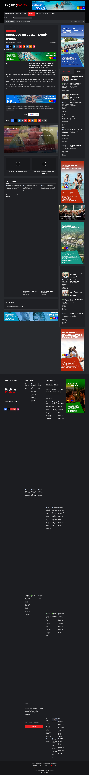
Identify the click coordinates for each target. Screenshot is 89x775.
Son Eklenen (66, 71)
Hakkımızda (37, 770)
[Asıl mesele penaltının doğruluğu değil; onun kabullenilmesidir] (48, 740)
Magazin (45, 13)
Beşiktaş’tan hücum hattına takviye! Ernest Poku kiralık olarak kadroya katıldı (76, 97)
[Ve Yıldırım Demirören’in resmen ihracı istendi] (40, 647)
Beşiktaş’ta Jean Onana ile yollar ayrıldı (47, 292)
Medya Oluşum (42, 763)
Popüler (79, 71)
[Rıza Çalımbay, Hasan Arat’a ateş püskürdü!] (61, 410)
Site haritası (48, 765)
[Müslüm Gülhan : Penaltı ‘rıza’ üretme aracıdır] (61, 727)
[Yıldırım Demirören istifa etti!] (28, 647)
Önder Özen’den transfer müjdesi (12, 195)
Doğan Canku (8, 108)
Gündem (31, 13)
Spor (25, 13)
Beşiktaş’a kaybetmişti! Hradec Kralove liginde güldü (19, 139)
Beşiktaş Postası (9, 13)
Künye (49, 770)
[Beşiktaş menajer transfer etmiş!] (55, 720)
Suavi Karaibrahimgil (10, 110)
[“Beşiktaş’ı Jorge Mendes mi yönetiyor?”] (61, 559)
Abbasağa (13, 106)
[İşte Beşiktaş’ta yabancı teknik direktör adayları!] (61, 665)
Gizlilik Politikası (43, 770)
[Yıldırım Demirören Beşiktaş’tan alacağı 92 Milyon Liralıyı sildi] (28, 435)
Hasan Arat (48, 391)
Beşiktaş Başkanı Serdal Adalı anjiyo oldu (76, 146)
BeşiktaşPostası (10, 42)
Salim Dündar (41, 108)
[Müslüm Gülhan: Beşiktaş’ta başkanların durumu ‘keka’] (55, 616)
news (53, 765)
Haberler (18, 13)
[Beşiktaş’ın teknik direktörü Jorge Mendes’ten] (55, 517)
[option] (31, 139)
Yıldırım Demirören (56, 394)
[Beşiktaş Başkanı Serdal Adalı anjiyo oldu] (65, 150)
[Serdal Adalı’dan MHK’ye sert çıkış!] (31, 237)
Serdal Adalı (48, 394)
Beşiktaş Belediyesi (31, 106)
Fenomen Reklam (39, 768)
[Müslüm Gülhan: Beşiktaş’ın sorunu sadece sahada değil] (61, 746)
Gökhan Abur (15, 108)
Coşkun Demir (46, 106)
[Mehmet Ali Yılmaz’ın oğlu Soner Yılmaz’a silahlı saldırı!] (65, 88)
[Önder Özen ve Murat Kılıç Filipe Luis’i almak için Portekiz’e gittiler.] (48, 624)
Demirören (54, 389)
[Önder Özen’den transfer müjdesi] (13, 189)
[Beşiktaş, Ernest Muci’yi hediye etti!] (48, 727)
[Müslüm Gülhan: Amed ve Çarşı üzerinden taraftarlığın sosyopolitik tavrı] (55, 748)
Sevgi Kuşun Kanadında (49, 108)
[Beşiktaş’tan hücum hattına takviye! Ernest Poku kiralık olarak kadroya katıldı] (65, 96)
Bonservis (48, 389)
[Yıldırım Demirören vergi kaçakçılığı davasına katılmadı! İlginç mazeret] (34, 647)
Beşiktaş (25, 106)
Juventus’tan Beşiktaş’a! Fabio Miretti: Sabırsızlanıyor (76, 78)
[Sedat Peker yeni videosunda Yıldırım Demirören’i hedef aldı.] (28, 541)
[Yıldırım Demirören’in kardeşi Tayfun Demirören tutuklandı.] (40, 435)
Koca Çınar (30, 108)
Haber (13, 27)
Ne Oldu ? (52, 13)
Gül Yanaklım (21, 108)
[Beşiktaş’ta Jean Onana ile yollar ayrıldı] (48, 237)
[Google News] (33, 114)
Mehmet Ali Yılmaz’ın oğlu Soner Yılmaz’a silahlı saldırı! (75, 85)
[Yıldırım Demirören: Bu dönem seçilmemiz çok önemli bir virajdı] (34, 493)
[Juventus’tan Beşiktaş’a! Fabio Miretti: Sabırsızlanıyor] (65, 78)
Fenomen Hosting (48, 768)
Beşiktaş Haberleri (39, 106)
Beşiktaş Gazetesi (49, 386)
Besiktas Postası (39, 765)
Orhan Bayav (35, 108)
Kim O (25, 108)
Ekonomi (38, 13)
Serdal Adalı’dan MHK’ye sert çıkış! (22, 21)
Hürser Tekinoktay (56, 391)
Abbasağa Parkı (19, 106)
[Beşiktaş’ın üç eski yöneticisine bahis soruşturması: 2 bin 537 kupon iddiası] (55, 406)
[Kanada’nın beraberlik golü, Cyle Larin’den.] (48, 518)
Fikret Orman (60, 389)
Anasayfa (9, 27)
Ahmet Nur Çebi (49, 384)
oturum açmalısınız (20, 306)
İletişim (52, 770)
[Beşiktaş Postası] (17, 4)
